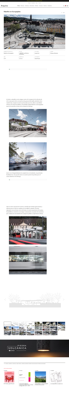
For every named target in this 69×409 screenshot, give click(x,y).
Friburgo (20, 363)
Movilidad (30, 363)
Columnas (5, 370)
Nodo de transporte (35, 363)
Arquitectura (14, 363)
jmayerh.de (37, 53)
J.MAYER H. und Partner (25, 363)
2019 (5, 58)
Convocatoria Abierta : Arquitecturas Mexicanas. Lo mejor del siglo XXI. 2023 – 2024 (26, 384)
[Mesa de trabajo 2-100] (34, 356)
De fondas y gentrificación (9, 383)
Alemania (6, 363)
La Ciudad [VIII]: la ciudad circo (57, 383)
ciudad (17, 363)
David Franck (37, 58)
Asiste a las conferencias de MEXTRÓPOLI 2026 (34, 0)
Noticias (20, 370)
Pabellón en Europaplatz (41, 363)
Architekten (10, 363)
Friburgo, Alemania (54, 53)
